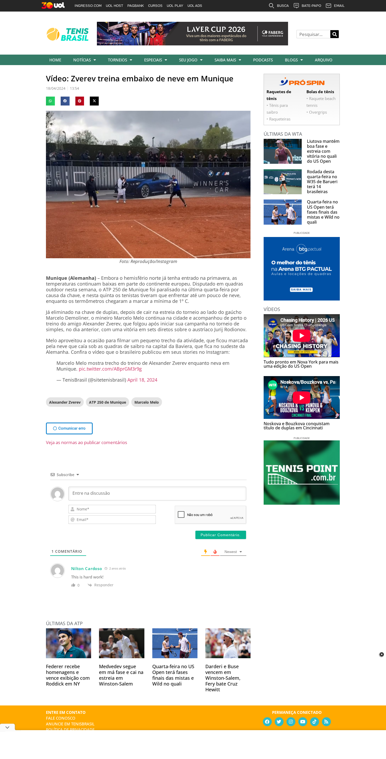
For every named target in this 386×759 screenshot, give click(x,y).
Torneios (117, 59)
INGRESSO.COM (88, 6)
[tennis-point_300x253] (302, 503)
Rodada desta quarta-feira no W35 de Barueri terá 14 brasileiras (322, 182)
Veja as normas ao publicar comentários (86, 442)
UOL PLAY (175, 6)
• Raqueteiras (278, 119)
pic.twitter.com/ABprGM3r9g (110, 369)
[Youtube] (302, 721)
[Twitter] (279, 721)
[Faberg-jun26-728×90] (192, 43)
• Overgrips (316, 112)
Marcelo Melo (146, 402)
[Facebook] (267, 721)
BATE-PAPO (311, 6)
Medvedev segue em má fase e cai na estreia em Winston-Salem (121, 675)
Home (55, 59)
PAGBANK (135, 6)
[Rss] (326, 721)
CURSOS (155, 6)
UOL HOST (114, 6)
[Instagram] (290, 721)
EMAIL (339, 6)
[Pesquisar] (334, 34)
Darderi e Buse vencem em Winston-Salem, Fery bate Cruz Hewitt (223, 678)
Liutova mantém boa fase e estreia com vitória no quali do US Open (323, 151)
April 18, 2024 (142, 380)
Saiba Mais (225, 59)
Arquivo (323, 59)
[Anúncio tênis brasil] (302, 299)
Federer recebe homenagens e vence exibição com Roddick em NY (68, 675)
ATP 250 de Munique (107, 402)
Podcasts (263, 59)
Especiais (153, 59)
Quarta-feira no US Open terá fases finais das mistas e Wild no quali (173, 675)
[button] (50, 101)
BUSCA (283, 6)
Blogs (291, 59)
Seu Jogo (188, 59)
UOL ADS (194, 6)
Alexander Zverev (65, 402)
